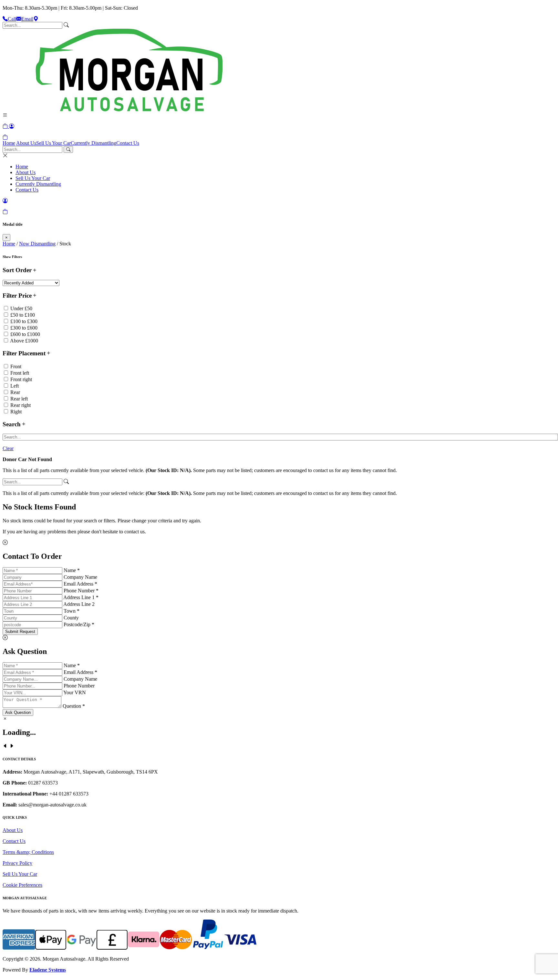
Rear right (20, 405)
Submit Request (20, 631)
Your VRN (74, 692)
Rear (15, 392)
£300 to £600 (23, 328)
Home (9, 143)
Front (15, 366)
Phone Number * (81, 590)
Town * (71, 611)
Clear (8, 448)
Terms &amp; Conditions (28, 852)
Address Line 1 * (80, 597)
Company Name (80, 577)
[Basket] (5, 137)
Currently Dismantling (93, 143)
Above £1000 (24, 340)
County (71, 617)
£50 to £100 (22, 315)
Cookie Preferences (22, 885)
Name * (72, 570)
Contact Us (127, 143)
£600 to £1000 (25, 334)
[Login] (11, 126)
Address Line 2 (79, 604)
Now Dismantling (37, 243)
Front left (19, 373)
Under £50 (21, 308)
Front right (21, 379)
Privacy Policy (17, 863)
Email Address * (80, 584)
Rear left (19, 398)
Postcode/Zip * (79, 624)
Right (16, 411)
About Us (26, 143)
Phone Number (79, 685)
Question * (74, 706)
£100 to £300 (23, 321)
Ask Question (18, 712)
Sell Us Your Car (53, 143)
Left (14, 386)
